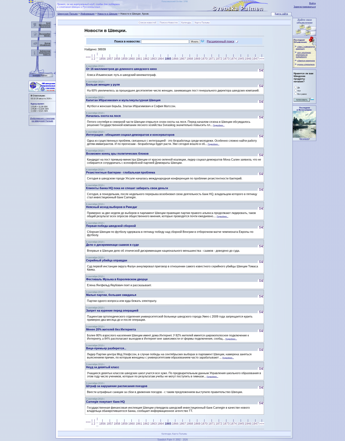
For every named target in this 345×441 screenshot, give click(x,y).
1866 (175, 58)
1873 (226, 58)
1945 (241, 58)
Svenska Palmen (40, 76)
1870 (204, 58)
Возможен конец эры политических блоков (117, 153)
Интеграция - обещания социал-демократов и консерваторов (130, 134)
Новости (46, 54)
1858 (117, 58)
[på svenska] (31, 2)
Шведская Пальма (68, 13)
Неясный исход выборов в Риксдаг (111, 207)
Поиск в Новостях (169, 22)
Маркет (47, 35)
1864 (160, 58)
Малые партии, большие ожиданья (111, 294)
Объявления (45, 45)
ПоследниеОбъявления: (300, 41)
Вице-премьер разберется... (106, 348)
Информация (87, 13)
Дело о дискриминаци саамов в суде (112, 244)
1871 (211, 58)
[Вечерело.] (304, 136)
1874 (233, 58)
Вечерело (304, 139)
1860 (131, 58)
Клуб (48, 23)
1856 (102, 58)
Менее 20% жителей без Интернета (111, 329)
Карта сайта (281, 13)
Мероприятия (44, 25)
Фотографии (44, 34)
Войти (312, 3)
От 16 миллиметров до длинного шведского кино (121, 68)
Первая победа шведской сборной (111, 225)
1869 (197, 58)
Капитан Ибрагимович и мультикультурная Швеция (123, 100)
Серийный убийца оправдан (106, 260)
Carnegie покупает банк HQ (105, 401)
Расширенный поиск (220, 41)
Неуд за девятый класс (102, 367)
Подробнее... (219, 125)
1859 (124, 58)
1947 (255, 58)
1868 (190, 58)
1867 (182, 58)
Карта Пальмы (202, 22)
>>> (261, 58)
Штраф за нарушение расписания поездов (116, 386)
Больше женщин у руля (103, 84)
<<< (88, 57)
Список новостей (147, 22)
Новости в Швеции (107, 13)
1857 (110, 58)
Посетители (45, 27)
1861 (139, 58)
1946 (248, 58)
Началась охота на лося (103, 115)
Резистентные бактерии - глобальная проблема (120, 172)
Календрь (186, 22)
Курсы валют (37, 104)
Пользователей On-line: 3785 (175, 1)
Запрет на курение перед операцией (112, 310)
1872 (219, 58)
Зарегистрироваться (305, 6)
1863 (153, 58)
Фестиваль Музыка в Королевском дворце (117, 279)
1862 (146, 58)
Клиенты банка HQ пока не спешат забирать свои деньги (127, 188)
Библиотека (45, 51)
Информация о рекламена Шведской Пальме (42, 119)
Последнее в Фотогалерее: (304, 109)
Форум (47, 43)
